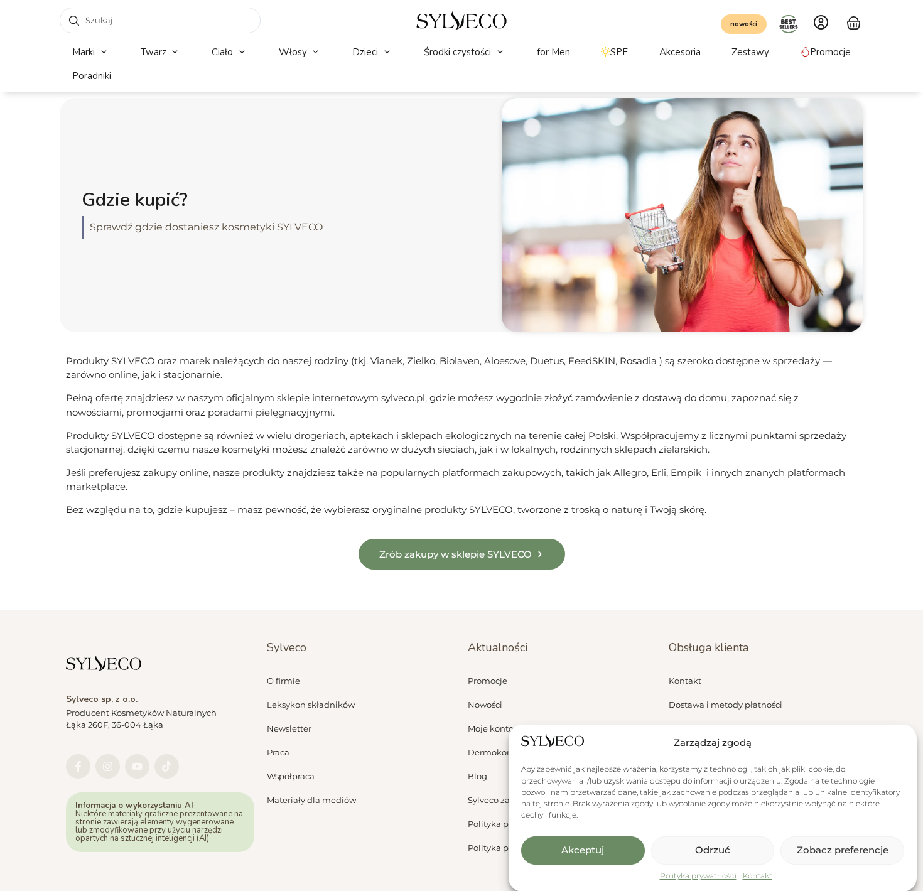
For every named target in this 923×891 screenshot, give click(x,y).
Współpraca (291, 776)
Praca (278, 752)
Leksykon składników (311, 704)
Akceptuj (582, 850)
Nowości (485, 704)
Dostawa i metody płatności (725, 704)
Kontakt (757, 875)
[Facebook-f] (78, 766)
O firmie (283, 681)
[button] (91, 52)
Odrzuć (712, 850)
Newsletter (289, 728)
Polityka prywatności (698, 875)
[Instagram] (107, 766)
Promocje (487, 681)
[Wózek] (853, 21)
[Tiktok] (166, 766)
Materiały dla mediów (311, 800)
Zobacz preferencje (842, 850)
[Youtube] (137, 766)
